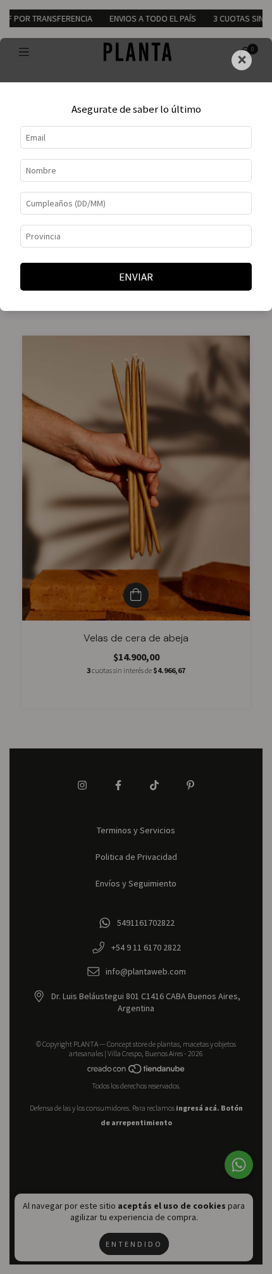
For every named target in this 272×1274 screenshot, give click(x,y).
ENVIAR (136, 277)
